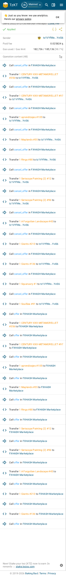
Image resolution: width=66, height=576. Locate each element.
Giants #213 (28, 243)
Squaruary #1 (29, 283)
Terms (42, 573)
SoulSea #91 (28, 303)
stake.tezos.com (25, 566)
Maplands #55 (29, 139)
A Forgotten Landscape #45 (37, 221)
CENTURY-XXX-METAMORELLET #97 (42, 95)
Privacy (52, 573)
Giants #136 (28, 263)
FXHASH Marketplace (43, 65)
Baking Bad (31, 573)
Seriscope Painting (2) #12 (36, 178)
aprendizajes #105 (31, 117)
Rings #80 (27, 159)
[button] (32, 4)
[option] (33, 65)
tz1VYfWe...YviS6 (53, 37)
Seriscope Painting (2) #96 (36, 200)
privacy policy (23, 19)
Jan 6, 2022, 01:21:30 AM (24, 23)
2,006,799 (53, 23)
